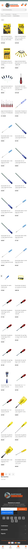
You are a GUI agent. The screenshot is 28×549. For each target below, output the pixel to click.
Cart (26, 547)
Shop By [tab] (1, 275)
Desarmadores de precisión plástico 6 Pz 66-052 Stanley (6, 63)
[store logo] (12, 5)
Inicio (2, 14)
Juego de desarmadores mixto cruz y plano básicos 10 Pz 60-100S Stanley (7, 38)
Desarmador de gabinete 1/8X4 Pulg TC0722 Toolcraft (6, 312)
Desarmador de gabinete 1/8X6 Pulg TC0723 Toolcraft (20, 312)
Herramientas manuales (6, 15)
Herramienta (8, 14)
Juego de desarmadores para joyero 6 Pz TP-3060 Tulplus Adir (21, 63)
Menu (10, 547)
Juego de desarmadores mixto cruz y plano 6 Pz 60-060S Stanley (20, 38)
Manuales (15, 14)
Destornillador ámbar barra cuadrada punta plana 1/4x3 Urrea (20, 461)
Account (18, 547)
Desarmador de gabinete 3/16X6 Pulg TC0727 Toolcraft (6, 337)
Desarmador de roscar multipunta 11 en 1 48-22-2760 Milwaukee (21, 87)
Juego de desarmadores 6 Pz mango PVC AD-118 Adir (7, 87)
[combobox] (13, 9)
